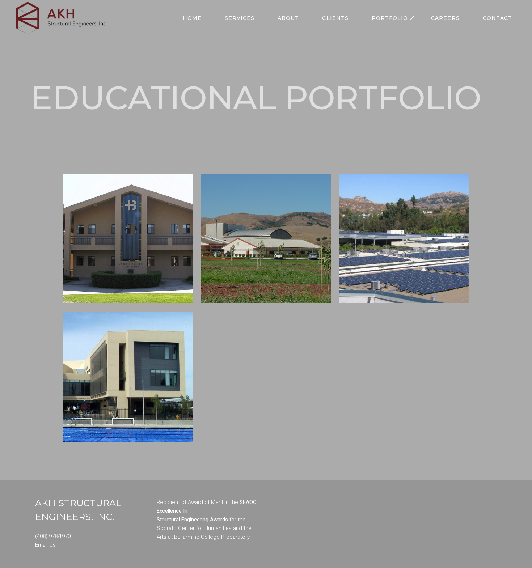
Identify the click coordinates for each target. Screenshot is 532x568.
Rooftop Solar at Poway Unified (404, 226)
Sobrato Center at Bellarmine (128, 365)
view (128, 246)
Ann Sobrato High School (266, 226)
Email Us (45, 545)
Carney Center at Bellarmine (128, 226)
